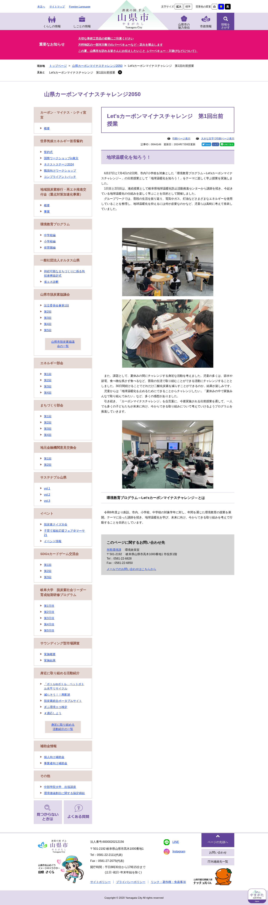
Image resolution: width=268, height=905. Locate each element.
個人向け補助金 (54, 757)
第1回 (47, 374)
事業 (47, 211)
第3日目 (49, 618)
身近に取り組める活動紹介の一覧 (63, 727)
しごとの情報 (82, 26)
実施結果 (50, 660)
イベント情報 (52, 541)
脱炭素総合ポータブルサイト (63, 700)
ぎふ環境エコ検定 (55, 707)
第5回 (47, 330)
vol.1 (47, 488)
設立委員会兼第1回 (56, 305)
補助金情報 (48, 746)
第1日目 (49, 605)
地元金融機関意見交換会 (58, 447)
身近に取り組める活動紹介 (60, 673)
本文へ (41, 6)
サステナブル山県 (53, 477)
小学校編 (50, 241)
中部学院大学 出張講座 (60, 787)
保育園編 (50, 247)
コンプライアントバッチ (60, 176)
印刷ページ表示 (181, 138)
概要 (47, 128)
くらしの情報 (52, 26)
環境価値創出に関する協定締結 (64, 793)
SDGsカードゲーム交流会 (59, 554)
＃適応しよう (52, 713)
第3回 (47, 317)
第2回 (47, 311)
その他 (45, 776)
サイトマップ (57, 6)
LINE (175, 841)
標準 (188, 6)
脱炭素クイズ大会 (55, 524)
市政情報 (206, 26)
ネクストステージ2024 (59, 164)
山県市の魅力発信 (184, 26)
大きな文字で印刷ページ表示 (217, 138)
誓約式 (48, 152)
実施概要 (50, 654)
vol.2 (47, 494)
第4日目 (49, 624)
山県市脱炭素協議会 (55, 294)
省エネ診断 (51, 281)
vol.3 (47, 500)
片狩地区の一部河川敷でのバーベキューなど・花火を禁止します (120, 44)
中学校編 (50, 235)
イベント (46, 513)
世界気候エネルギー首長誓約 (61, 141)
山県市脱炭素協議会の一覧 (63, 344)
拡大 (178, 6)
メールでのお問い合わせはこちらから (131, 569)
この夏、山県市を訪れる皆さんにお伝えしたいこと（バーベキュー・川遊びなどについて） (138, 50)
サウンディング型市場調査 (60, 643)
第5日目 (49, 630)
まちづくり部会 (51, 405)
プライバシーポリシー (130, 882)
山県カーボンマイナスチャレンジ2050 (97, 65)
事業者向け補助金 (55, 763)
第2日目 (49, 612)
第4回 (47, 324)
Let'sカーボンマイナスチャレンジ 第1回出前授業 (82, 72)
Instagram (178, 851)
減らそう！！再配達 (57, 694)
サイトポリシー (100, 882)
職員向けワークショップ (60, 170)
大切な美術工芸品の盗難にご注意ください (106, 38)
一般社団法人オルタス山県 (60, 260)
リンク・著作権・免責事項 (168, 882)
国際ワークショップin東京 (61, 158)
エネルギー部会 (51, 363)
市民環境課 (114, 549)
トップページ (58, 65)
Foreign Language (79, 6)
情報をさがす (225, 26)
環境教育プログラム (55, 224)
